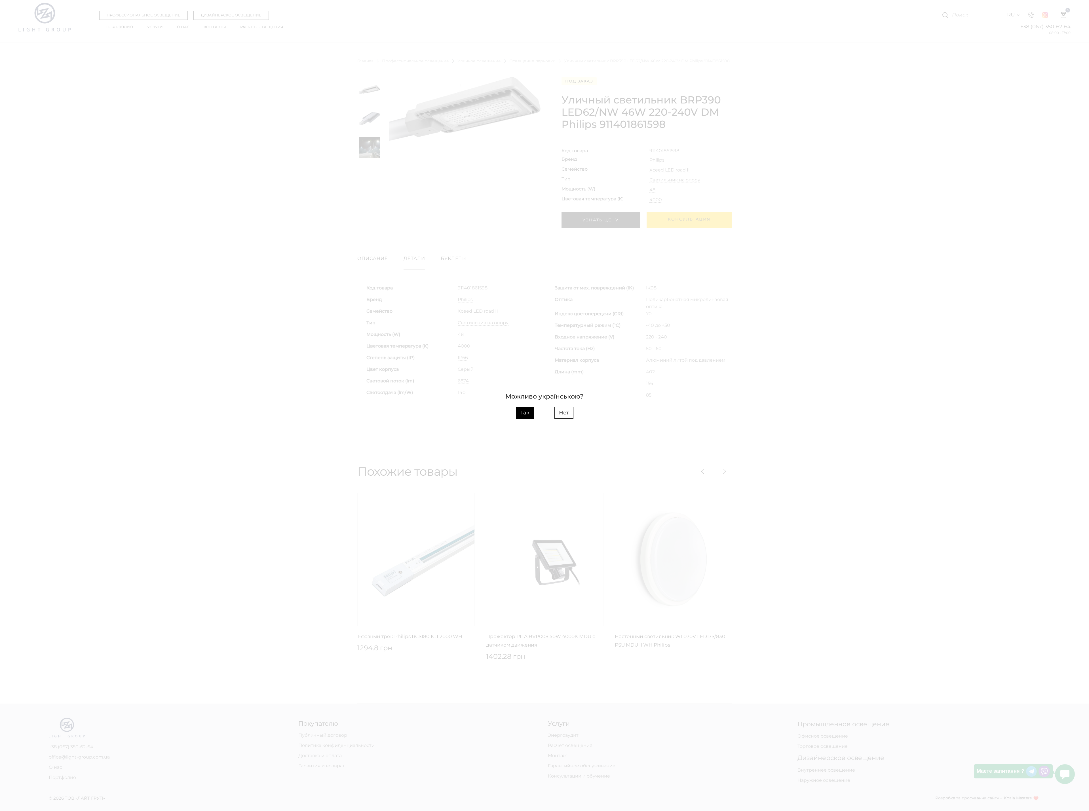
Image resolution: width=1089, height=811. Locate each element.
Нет (564, 413)
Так (524, 413)
